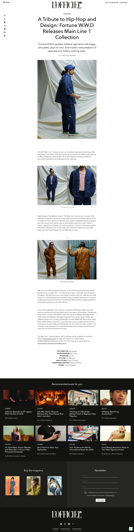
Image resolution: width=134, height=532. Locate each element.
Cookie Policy (76, 529)
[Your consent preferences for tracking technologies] (131, 529)
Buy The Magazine (112, 2)
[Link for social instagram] (69, 524)
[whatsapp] (4, 32)
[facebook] (4, 19)
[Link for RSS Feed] (73, 524)
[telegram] (4, 36)
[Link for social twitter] (61, 524)
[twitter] (4, 29)
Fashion (67, 14)
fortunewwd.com (50, 339)
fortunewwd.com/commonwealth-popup (52, 343)
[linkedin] (4, 26)
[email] (4, 15)
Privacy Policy (110, 495)
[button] (94, 262)
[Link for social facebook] (65, 524)
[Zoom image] (67, 185)
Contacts (56, 529)
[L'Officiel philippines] (67, 5)
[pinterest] (4, 22)
